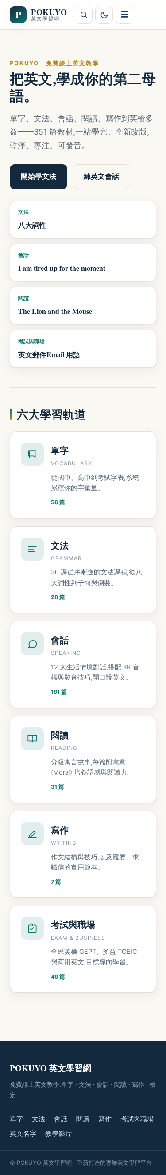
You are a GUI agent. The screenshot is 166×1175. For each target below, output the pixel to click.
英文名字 (23, 1134)
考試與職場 (137, 1119)
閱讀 (82, 1119)
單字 (16, 1119)
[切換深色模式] (104, 15)
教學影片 (58, 1134)
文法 (38, 1119)
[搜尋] (84, 15)
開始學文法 (38, 176)
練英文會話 (101, 176)
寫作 (105, 1119)
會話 (60, 1119)
